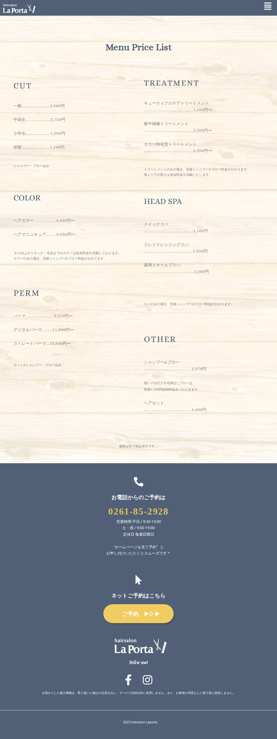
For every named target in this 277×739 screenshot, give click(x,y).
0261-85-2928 (138, 511)
